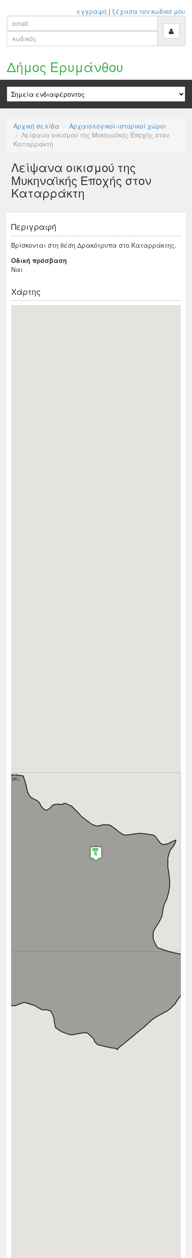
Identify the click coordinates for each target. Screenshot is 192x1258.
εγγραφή (92, 11)
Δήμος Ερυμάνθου (65, 66)
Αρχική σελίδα (36, 125)
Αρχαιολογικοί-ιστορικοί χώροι (117, 125)
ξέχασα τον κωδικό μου (148, 11)
